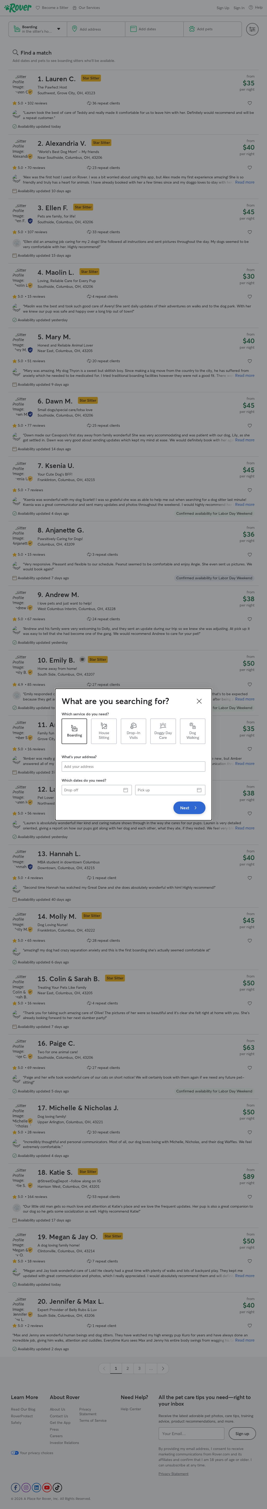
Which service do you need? (85, 714)
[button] (199, 701)
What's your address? (79, 756)
